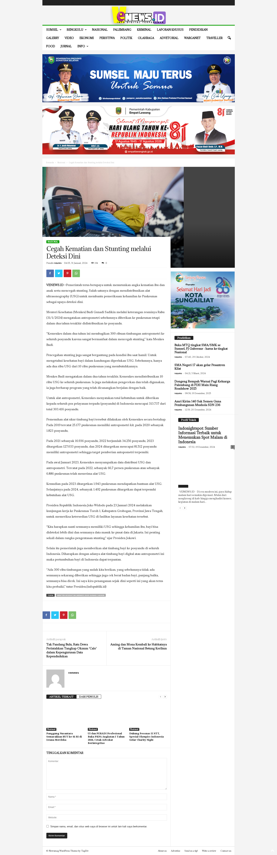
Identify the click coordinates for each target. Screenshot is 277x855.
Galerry (52, 38)
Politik (126, 38)
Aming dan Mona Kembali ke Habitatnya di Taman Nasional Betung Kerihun (138, 646)
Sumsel (52, 29)
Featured (183, 486)
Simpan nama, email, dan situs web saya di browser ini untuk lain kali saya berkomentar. (98, 826)
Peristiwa (107, 38)
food (50, 46)
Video (69, 38)
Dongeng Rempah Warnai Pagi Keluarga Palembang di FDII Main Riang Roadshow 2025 (202, 384)
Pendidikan (198, 29)
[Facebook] (212, 2)
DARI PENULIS (88, 696)
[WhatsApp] (76, 273)
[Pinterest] (67, 273)
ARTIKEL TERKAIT (61, 696)
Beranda (50, 163)
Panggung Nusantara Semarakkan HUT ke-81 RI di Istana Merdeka (64, 736)
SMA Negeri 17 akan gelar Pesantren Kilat (199, 366)
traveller (214, 38)
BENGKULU (75, 29)
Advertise (91, 2)
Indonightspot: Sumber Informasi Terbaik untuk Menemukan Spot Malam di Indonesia (202, 435)
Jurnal (66, 46)
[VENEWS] (138, 15)
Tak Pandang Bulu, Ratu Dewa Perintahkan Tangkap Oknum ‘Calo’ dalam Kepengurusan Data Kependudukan (71, 650)
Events (70, 2)
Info (81, 46)
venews (57, 263)
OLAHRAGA (146, 38)
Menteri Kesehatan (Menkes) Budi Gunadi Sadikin (80, 595)
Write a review (209, 850)
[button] (229, 38)
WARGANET (192, 38)
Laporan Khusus (170, 29)
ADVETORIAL (169, 38)
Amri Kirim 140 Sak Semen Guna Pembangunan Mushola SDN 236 (197, 403)
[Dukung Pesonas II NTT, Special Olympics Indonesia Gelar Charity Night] (148, 716)
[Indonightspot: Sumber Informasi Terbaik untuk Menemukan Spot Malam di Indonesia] (206, 469)
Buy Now (104, 2)
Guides (80, 2)
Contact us (225, 850)
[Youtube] (229, 2)
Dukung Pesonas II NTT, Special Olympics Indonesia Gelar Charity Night (146, 736)
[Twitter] (224, 2)
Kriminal (144, 29)
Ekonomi (87, 38)
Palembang (122, 29)
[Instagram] (218, 2)
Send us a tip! (191, 850)
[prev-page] (160, 697)
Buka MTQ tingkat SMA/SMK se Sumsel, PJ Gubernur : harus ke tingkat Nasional (201, 348)
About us (162, 850)
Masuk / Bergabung (54, 2)
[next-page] (165, 697)
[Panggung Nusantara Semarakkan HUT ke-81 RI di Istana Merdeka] (65, 716)
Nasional (100, 29)
